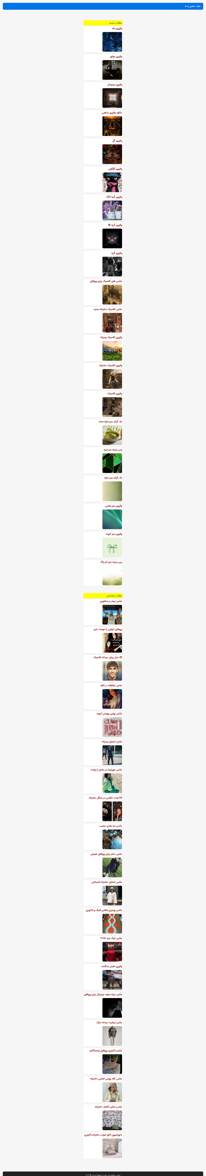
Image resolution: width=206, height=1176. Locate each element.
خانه (198, 6)
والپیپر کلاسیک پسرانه (111, 337)
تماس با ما (190, 6)
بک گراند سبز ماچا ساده (110, 422)
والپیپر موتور (116, 56)
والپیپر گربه (116, 253)
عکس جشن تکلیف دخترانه (108, 1107)
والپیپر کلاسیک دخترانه (110, 365)
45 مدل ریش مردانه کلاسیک (107, 657)
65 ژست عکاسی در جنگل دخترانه (105, 798)
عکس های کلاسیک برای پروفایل (106, 281)
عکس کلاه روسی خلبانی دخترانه (106, 1079)
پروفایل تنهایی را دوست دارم (108, 629)
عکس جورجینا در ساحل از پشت (106, 770)
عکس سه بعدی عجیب (110, 826)
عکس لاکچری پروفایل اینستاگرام (106, 1051)
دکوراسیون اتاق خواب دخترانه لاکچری (103, 1135)
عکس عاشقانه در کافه (111, 685)
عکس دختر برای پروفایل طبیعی (106, 854)
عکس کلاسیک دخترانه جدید (107, 309)
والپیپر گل (117, 141)
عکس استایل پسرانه (112, 742)
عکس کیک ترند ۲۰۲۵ (111, 938)
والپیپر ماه (117, 28)
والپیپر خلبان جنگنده (111, 966)
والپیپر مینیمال (114, 85)
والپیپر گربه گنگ (114, 197)
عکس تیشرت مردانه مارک (109, 1022)
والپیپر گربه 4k (115, 225)
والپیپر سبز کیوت (114, 534)
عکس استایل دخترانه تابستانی (107, 882)
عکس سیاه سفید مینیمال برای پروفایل (103, 994)
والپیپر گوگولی (115, 169)
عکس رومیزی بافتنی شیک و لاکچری (104, 910)
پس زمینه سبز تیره (113, 450)
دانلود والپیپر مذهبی (112, 113)
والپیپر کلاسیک (114, 393)
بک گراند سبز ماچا (113, 478)
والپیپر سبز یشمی (113, 506)
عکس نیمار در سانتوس (111, 601)
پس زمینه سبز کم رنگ (111, 562)
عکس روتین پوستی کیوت (109, 714)
